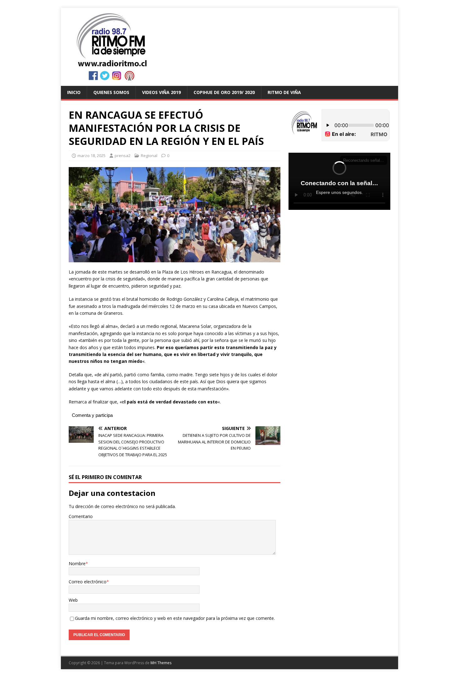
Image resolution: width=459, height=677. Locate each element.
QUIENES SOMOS (111, 92)
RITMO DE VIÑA (284, 92)
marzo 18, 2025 (91, 155)
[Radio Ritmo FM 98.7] (229, 82)
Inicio (74, 92)
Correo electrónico (87, 582)
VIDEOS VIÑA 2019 (161, 92)
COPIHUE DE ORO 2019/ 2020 (224, 92)
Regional (149, 155)
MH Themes (161, 662)
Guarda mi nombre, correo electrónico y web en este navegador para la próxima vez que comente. (175, 618)
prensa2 (123, 155)
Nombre (77, 563)
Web (73, 600)
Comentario (81, 516)
